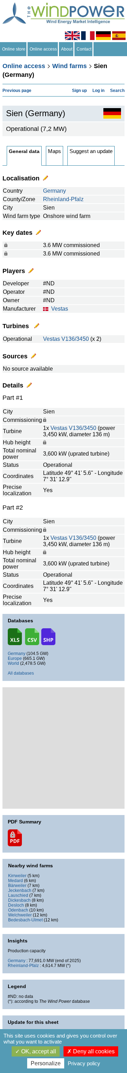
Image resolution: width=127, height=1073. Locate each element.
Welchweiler (20, 915)
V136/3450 (75, 339)
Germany (54, 191)
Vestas (59, 309)
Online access (43, 49)
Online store (14, 49)
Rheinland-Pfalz (63, 199)
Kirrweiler (17, 875)
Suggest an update (91, 151)
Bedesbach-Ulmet (25, 920)
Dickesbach (19, 900)
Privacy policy (84, 1063)
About (66, 49)
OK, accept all (38, 1051)
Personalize (46, 1063)
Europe (15, 658)
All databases (21, 673)
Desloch (16, 905)
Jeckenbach (19, 890)
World (13, 663)
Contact (83, 49)
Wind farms (69, 65)
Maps (54, 151)
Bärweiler (17, 885)
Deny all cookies (93, 1051)
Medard (15, 880)
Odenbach (18, 910)
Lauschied (18, 895)
